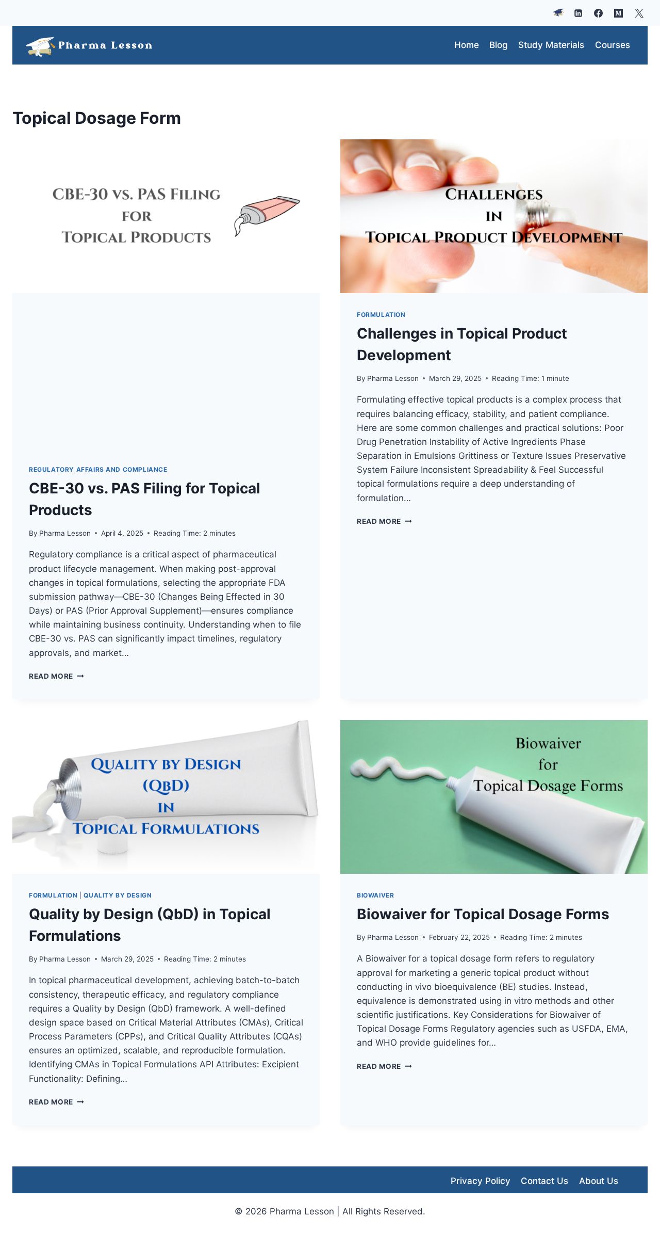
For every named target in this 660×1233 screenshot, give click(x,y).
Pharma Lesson (65, 533)
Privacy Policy (480, 1181)
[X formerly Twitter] (639, 13)
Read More (56, 676)
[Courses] (558, 13)
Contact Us (544, 1181)
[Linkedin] (578, 13)
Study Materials (551, 45)
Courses (612, 45)
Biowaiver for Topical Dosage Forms (483, 914)
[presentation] (166, 216)
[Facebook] (598, 13)
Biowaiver (375, 895)
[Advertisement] (166, 370)
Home (466, 45)
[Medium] (619, 13)
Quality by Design (118, 895)
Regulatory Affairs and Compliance (98, 469)
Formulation (381, 314)
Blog (498, 45)
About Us (598, 1181)
